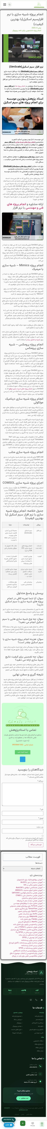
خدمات (17, 1114)
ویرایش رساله (17, 1020)
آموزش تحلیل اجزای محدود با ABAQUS (28, 890)
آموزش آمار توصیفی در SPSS (32, 937)
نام (41, 809)
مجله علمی (29, 1114)
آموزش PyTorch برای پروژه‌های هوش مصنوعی (26, 906)
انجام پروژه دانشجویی (33, 30)
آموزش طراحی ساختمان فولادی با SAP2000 (27, 893)
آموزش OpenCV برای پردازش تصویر (30, 911)
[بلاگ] (31, 1000)
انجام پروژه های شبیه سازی (25, 142)
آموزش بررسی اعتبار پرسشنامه (31, 945)
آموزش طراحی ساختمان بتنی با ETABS (29, 895)
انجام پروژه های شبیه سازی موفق (20, 389)
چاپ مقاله (40, 1051)
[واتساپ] (42, 1000)
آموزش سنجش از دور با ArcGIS (31, 882)
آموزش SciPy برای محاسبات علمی (30, 914)
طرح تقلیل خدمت (16, 1029)
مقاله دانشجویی (38, 1041)
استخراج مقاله (39, 1044)
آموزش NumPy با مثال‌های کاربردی (30, 922)
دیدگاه (40, 781)
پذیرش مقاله (39, 1048)
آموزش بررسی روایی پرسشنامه (31, 940)
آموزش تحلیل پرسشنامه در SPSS (30, 948)
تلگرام (7, 1125)
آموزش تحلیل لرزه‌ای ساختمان (32, 898)
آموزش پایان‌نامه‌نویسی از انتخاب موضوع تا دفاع (26, 953)
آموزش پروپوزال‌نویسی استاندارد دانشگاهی (27, 950)
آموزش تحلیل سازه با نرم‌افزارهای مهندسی (27, 903)
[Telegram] (22, 759)
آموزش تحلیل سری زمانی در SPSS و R (29, 932)
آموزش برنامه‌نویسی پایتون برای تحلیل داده (27, 924)
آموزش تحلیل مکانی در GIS (33, 885)
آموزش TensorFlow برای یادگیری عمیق (28, 908)
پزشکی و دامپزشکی (37, 1023)
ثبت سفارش (24, 1098)
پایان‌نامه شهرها (16, 1033)
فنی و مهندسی (38, 1033)
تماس (22, 1114)
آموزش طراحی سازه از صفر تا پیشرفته (29, 900)
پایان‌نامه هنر (39, 1020)
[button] (9, 4)
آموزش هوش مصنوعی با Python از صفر (28, 927)
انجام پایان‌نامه (39, 1016)
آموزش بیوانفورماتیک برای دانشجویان (29, 879)
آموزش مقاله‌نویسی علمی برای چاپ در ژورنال (27, 956)
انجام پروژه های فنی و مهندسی (25, 206)
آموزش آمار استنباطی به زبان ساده (30, 935)
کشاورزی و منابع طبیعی (36, 1029)
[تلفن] (36, 1000)
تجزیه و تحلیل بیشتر (33, 339)
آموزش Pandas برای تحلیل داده (31, 919)
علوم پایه (40, 1026)
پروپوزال (15, 30)
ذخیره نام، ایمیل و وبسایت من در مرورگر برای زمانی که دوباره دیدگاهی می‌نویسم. (24, 839)
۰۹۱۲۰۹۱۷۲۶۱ (7, 1120)
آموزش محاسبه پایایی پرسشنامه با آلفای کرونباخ (25, 943)
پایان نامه (22, 30)
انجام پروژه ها (20, 86)
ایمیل (40, 818)
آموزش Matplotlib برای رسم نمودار (30, 916)
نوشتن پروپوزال (17, 1026)
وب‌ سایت (40, 827)
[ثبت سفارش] (23, 1123)
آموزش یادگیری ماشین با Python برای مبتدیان (26, 929)
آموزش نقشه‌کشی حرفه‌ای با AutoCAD (29, 887)
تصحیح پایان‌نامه (16, 1016)
